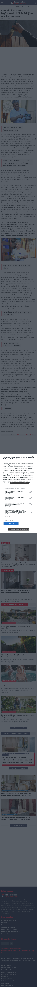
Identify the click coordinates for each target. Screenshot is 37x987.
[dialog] (18, 493)
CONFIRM (11, 523)
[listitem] (18, 488)
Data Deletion (11, 529)
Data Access (18, 529)
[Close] (33, 457)
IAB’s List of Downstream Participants (19, 483)
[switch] (30, 492)
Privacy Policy (25, 529)
